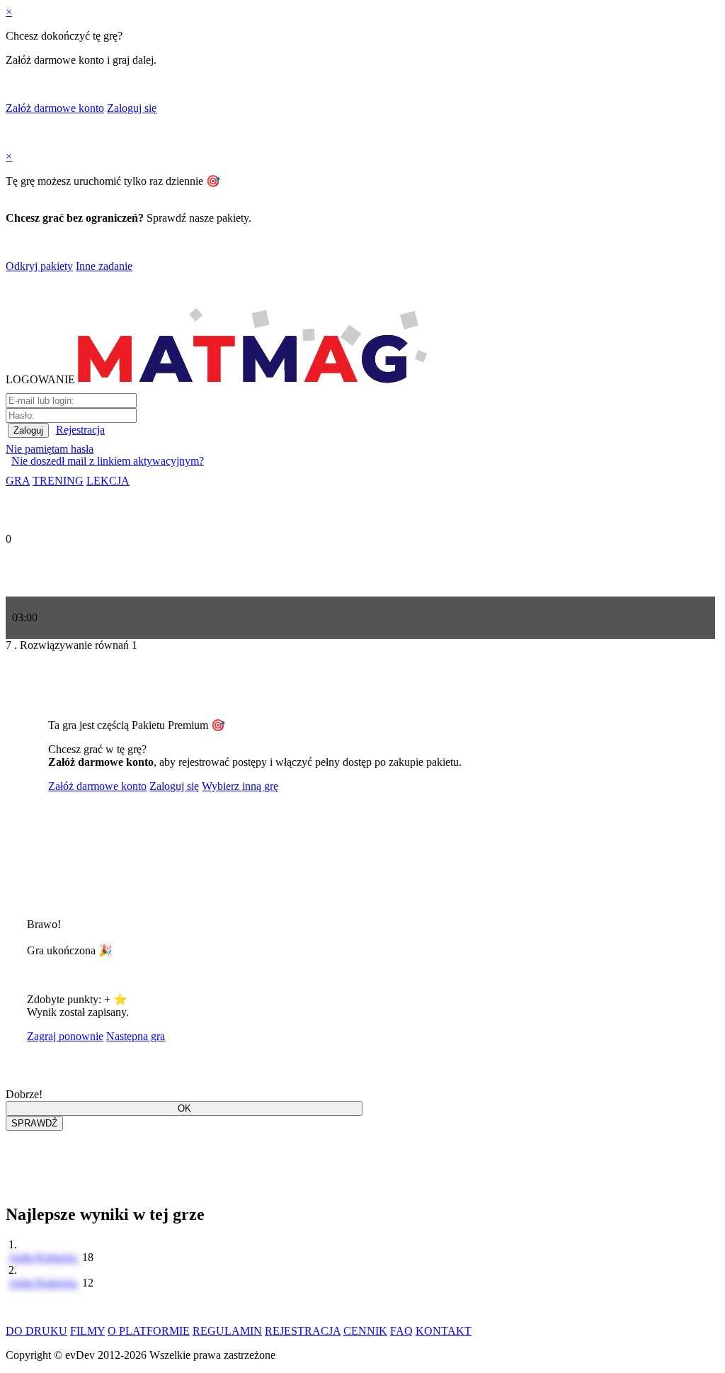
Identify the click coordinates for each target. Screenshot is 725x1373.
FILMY (87, 1331)
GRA (18, 481)
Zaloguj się (131, 108)
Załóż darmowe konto (55, 108)
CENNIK (365, 1331)
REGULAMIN (227, 1331)
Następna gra (135, 1036)
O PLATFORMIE (149, 1331)
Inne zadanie (104, 266)
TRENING (58, 481)
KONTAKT (444, 1331)
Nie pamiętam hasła (49, 449)
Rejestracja (80, 430)
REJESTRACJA (303, 1331)
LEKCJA (108, 481)
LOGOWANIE (40, 379)
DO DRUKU (36, 1331)
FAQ (401, 1331)
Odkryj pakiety (39, 266)
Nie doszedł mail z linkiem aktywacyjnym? (107, 461)
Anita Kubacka (43, 1257)
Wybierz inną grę (240, 786)
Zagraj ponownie (65, 1036)
